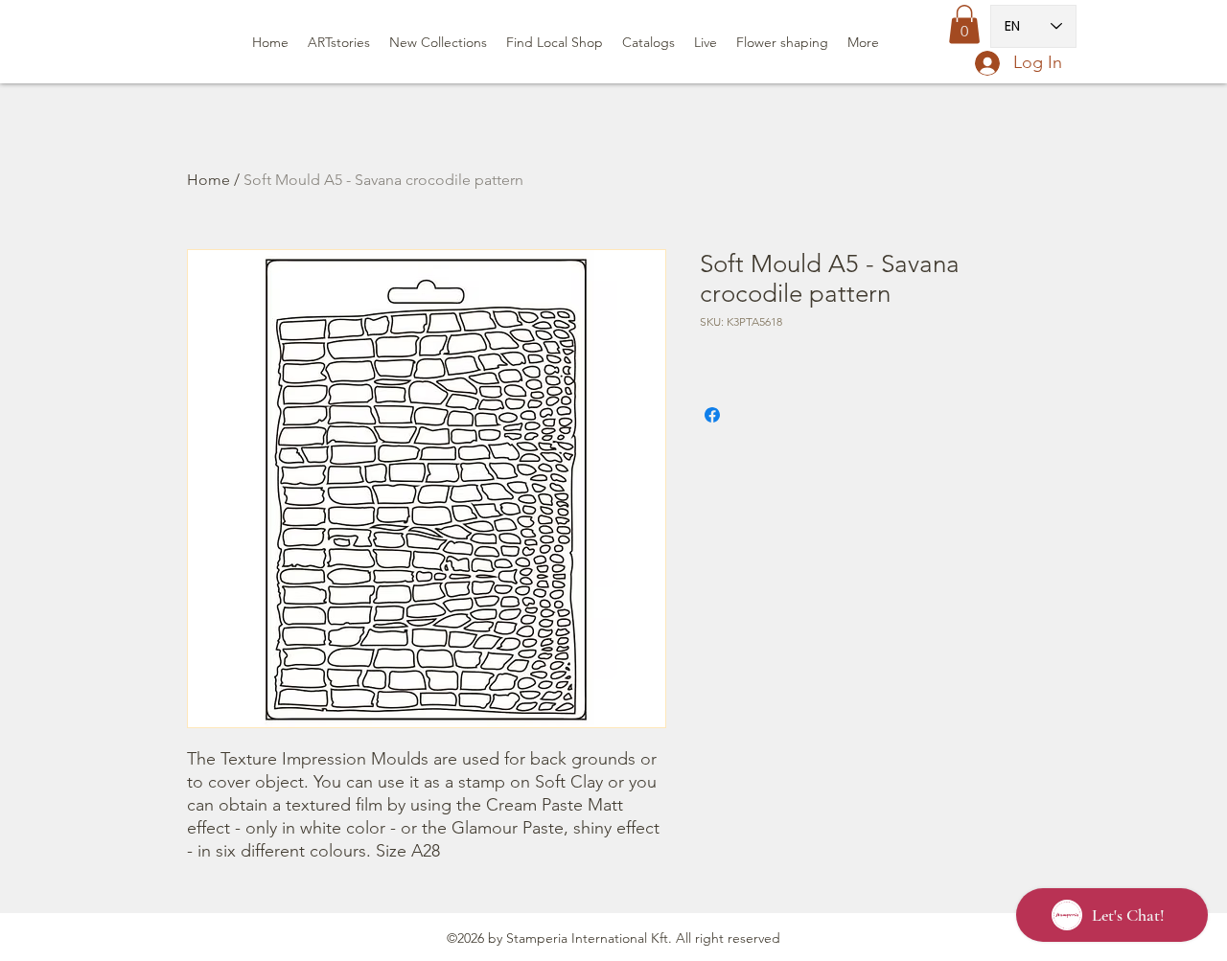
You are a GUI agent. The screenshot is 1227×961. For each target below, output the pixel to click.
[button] (964, 24)
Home (208, 180)
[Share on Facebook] (712, 414)
